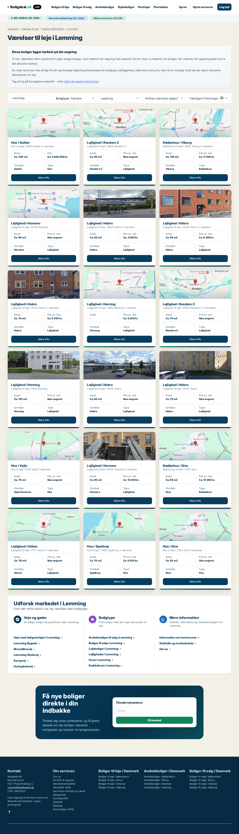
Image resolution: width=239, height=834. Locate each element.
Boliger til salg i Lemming (105, 643)
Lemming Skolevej (26, 655)
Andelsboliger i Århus (156, 780)
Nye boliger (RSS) (63, 809)
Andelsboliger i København (159, 776)
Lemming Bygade (25, 643)
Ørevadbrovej (23, 649)
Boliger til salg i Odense (203, 783)
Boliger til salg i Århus (202, 780)
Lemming (72, 28)
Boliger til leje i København (114, 776)
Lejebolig (13, 28)
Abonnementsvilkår (64, 783)
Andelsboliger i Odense (157, 783)
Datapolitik (59, 794)
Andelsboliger (104, 7)
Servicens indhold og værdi (69, 791)
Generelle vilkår (62, 787)
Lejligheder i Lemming (103, 654)
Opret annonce (203, 7)
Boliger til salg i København (205, 776)
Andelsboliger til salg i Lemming (110, 637)
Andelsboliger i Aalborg (157, 787)
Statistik (58, 801)
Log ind (224, 7)
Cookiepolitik (60, 798)
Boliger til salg (82, 7)
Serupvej (20, 660)
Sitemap (58, 805)
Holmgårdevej (23, 666)
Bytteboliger (126, 7)
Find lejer (144, 7)
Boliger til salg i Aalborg (203, 787)
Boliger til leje (60, 7)
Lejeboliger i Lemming (103, 648)
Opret (183, 7)
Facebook (9, 811)
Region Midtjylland (53, 28)
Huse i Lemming (100, 660)
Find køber (161, 7)
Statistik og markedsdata (176, 643)
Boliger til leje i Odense (112, 783)
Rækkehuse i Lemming (104, 665)
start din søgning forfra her (81, 81)
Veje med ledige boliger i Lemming (37, 637)
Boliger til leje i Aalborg (112, 787)
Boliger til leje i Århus (111, 780)
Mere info (43, 177)
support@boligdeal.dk (21, 787)
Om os (163, 649)
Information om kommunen (178, 637)
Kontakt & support (63, 780)
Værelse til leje (30, 28)
